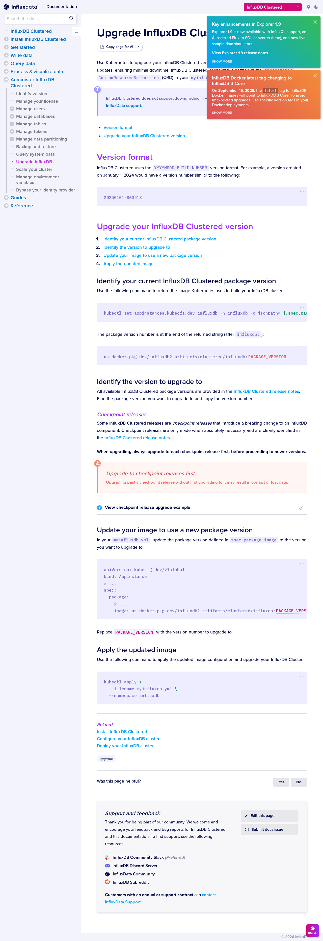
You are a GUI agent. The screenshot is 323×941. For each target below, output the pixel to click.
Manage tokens (31, 131)
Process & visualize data (37, 72)
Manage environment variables (37, 179)
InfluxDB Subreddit (131, 882)
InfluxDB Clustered (31, 31)
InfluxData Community (134, 874)
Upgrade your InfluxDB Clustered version (144, 136)
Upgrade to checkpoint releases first (150, 473)
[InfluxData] (21, 7)
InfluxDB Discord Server (135, 865)
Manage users (30, 109)
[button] (6, 39)
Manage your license (37, 101)
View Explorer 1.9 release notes (240, 53)
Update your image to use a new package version (152, 255)
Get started (23, 47)
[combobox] (40, 19)
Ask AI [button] (312, 933)
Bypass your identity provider (45, 190)
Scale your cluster (34, 169)
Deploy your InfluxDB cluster (125, 746)
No (298, 782)
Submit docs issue (267, 829)
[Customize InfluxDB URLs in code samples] (308, 7)
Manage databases (35, 116)
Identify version (31, 93)
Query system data (35, 154)
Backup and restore (36, 146)
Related (105, 724)
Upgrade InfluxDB (34, 161)
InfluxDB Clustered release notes (266, 391)
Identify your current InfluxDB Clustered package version (159, 239)
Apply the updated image (128, 263)
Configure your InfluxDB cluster (128, 738)
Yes (281, 782)
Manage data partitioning (41, 139)
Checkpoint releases (121, 414)
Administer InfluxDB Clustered (32, 83)
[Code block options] (302, 191)
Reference (22, 206)
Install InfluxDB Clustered (38, 39)
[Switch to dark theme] (316, 7)
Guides (18, 198)
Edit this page (262, 815)
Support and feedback (132, 813)
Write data (22, 55)
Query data (23, 64)
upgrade (106, 759)
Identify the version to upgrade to (136, 247)
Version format (117, 127)
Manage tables (31, 124)
